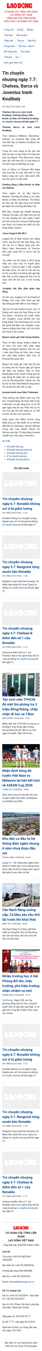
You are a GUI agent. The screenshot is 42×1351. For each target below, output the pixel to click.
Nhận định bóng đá (11, 794)
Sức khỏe (25, 51)
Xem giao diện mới (13, 62)
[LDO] (21, 484)
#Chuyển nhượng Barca (18, 459)
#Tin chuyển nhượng (17, 456)
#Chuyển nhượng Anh (17, 453)
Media (30, 29)
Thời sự (20, 40)
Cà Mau (23, 929)
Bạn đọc (32, 40)
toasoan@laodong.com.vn (21, 1281)
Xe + (17, 57)
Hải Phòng (7, 1000)
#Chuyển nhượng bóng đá (19, 449)
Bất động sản (10, 51)
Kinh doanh (21, 35)
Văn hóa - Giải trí (26, 46)
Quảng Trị (7, 862)
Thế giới (8, 57)
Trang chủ (9, 29)
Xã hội (20, 29)
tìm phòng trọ (32, 723)
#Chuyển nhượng (15, 446)
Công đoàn (9, 46)
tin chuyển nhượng (11, 121)
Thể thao (8, 35)
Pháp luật (8, 40)
